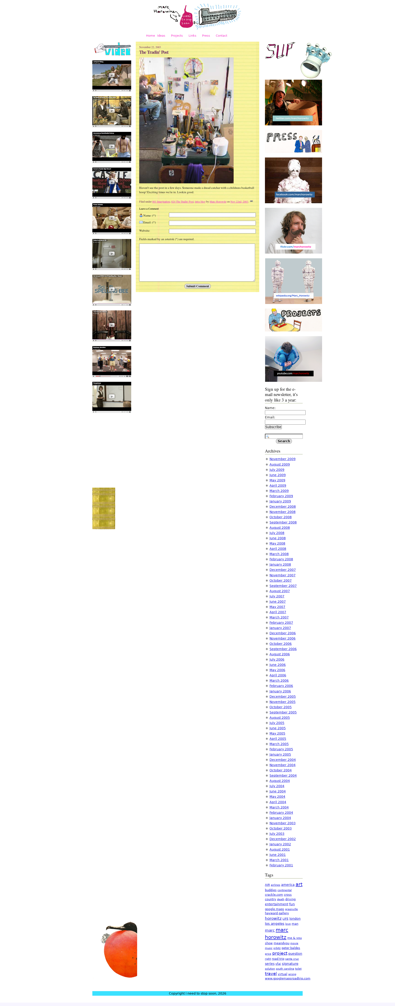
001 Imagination (161, 201)
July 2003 (277, 833)
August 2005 (280, 717)
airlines (275, 885)
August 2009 (280, 464)
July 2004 (277, 786)
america (288, 885)
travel (271, 973)
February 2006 (281, 686)
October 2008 (281, 517)
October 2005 (281, 707)
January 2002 (280, 844)
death (280, 899)
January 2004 (280, 818)
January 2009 (280, 501)
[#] (251, 201)
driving (290, 899)
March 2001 (279, 860)
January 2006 (280, 691)
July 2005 (277, 723)
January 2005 (280, 754)
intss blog (200, 201)
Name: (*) (149, 215)
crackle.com (274, 894)
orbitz (277, 948)
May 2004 (277, 796)
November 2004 (283, 765)
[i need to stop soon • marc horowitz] (197, 28)
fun (292, 904)
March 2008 (279, 554)
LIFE (285, 918)
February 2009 (281, 496)
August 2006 (280, 654)
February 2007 (281, 622)
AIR (267, 885)
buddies (271, 890)
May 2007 (277, 607)
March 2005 (279, 744)
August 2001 (280, 849)
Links (192, 35)
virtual (282, 974)
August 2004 (280, 781)
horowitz (273, 918)
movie (294, 943)
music (268, 948)
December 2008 (283, 506)
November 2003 (283, 823)
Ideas (161, 35)
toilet (298, 968)
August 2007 (280, 591)
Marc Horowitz (218, 201)
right (268, 958)
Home (150, 35)
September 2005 (283, 712)
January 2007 (280, 628)
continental (285, 890)
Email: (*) (149, 222)
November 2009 (283, 459)
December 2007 (283, 570)
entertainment (276, 904)
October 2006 (281, 643)
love (288, 923)
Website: (144, 230)
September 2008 (283, 522)
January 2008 (280, 564)
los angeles (274, 924)
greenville (291, 909)
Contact (221, 35)
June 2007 (278, 601)
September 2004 (283, 775)
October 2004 (281, 770)
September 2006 (283, 649)
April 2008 (278, 548)
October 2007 (281, 580)
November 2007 (283, 575)
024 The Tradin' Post (182, 201)
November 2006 (283, 638)
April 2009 (278, 485)
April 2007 (278, 612)
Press (206, 35)
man (295, 923)
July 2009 (277, 470)
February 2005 (281, 749)
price (268, 953)
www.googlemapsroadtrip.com (287, 978)
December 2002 (283, 839)
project (279, 953)
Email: (270, 417)
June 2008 (278, 538)
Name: (270, 408)
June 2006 (278, 665)
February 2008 (281, 559)
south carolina (285, 968)
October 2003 (281, 828)
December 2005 (283, 696)
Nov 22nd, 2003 (239, 201)
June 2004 (278, 791)
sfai (278, 963)
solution (270, 968)
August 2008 (280, 527)
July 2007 (277, 596)
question (295, 953)
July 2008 (277, 533)
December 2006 (283, 633)
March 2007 (279, 617)
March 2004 (279, 807)
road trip (278, 958)
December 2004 (283, 760)
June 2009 (278, 475)
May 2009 (277, 480)
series (270, 963)
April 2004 (278, 802)
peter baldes (291, 948)
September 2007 (283, 586)
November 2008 (283, 512)
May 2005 (277, 733)
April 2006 (278, 675)
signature (290, 964)
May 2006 (277, 670)
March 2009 (279, 491)
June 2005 (278, 728)
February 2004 (281, 812)
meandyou (281, 943)
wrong (292, 974)
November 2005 (283, 702)
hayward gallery (277, 913)
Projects (177, 35)
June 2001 (278, 855)
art (299, 884)
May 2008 (277, 543)
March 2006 (279, 680)
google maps (274, 909)
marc (270, 930)
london (295, 918)
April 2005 (278, 738)
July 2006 (277, 659)
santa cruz (292, 958)
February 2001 (281, 865)
